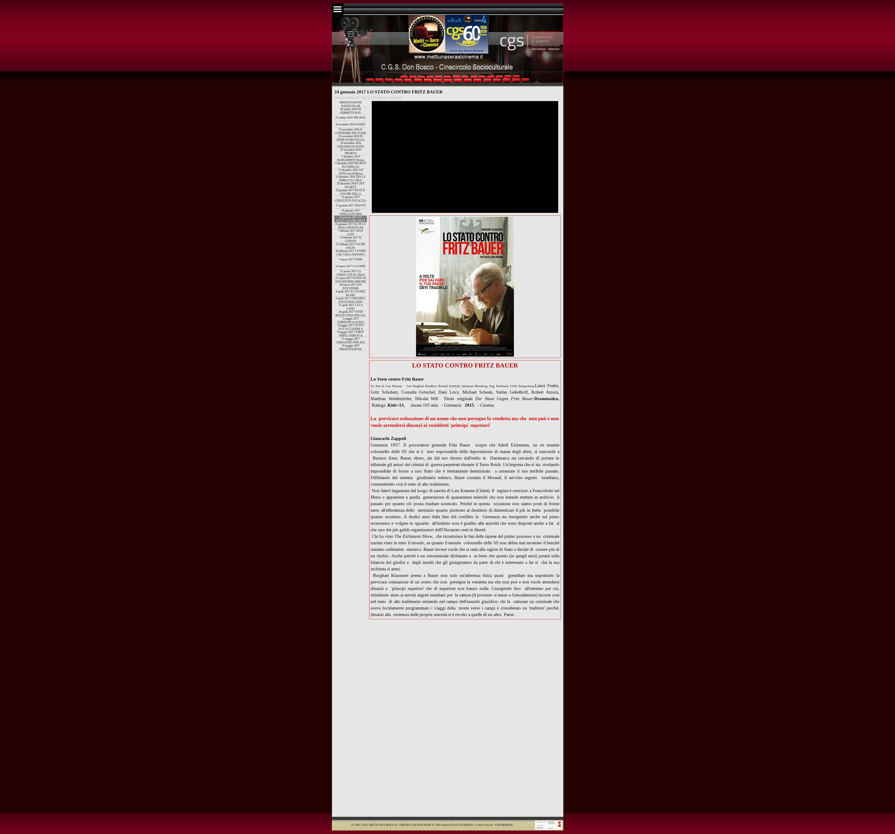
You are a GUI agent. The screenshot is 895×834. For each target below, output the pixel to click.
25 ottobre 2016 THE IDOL (350, 117)
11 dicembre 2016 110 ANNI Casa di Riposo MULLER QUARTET (350, 173)
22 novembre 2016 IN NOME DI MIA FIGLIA (351, 138)
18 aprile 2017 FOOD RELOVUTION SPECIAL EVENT (350, 315)
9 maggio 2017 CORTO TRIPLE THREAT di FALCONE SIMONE (350, 335)
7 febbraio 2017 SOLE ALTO (350, 232)
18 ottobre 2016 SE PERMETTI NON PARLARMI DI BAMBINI (350, 113)
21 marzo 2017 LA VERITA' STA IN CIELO (350, 273)
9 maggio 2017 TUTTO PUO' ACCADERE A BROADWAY (350, 329)
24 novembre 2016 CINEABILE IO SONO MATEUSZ (350, 146)
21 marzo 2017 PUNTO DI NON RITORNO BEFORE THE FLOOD (350, 281)
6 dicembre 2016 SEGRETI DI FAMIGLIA (350, 165)
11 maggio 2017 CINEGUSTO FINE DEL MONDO (350, 342)
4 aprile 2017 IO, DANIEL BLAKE (351, 293)
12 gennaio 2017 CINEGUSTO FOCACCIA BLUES (350, 200)
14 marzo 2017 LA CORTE (350, 266)
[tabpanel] (465, 490)
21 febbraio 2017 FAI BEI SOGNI (350, 246)
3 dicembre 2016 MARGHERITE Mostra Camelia (350, 160)
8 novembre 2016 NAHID (350, 124)
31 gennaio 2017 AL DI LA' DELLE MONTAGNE (350, 225)
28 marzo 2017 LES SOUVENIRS (351, 286)
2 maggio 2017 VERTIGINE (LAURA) (350, 320)
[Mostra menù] (338, 9)
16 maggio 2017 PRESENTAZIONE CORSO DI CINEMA (350, 349)
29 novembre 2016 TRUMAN (350, 151)
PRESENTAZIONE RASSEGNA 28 (350, 104)
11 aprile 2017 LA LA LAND (350, 306)
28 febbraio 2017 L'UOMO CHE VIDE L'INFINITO (350, 252)
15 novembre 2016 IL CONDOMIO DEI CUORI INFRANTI (350, 133)
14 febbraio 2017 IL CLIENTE (351, 239)
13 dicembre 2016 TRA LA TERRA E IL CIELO (350, 178)
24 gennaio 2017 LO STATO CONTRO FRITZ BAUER (350, 221)
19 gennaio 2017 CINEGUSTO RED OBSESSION (350, 214)
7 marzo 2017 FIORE (351, 259)
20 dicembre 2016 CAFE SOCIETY (351, 185)
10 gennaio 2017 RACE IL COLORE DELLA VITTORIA (350, 194)
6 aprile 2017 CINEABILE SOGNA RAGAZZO (350, 300)
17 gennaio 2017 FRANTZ (351, 205)
